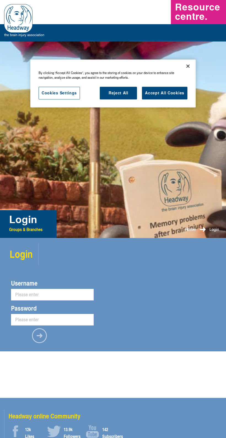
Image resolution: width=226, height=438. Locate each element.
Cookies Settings (59, 92)
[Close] (188, 66)
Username (24, 283)
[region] (113, 83)
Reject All (118, 92)
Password (24, 308)
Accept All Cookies (164, 92)
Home (190, 229)
